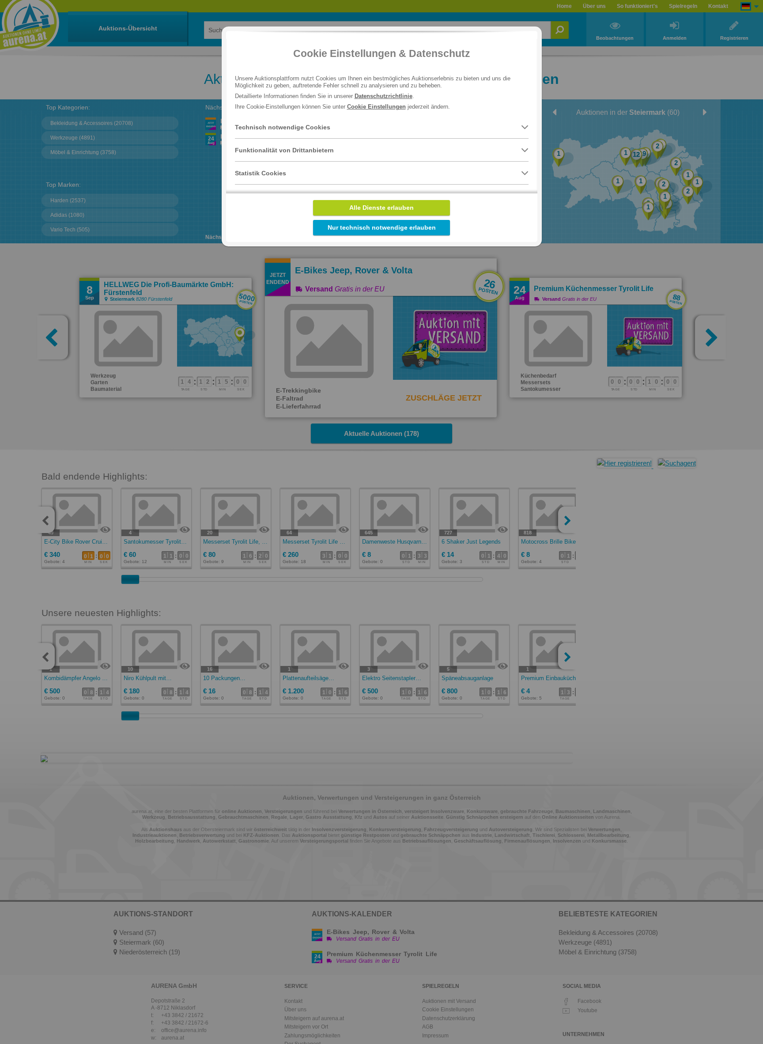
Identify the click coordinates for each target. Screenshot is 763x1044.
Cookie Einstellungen (376, 106)
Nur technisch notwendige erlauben (382, 227)
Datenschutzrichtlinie (383, 96)
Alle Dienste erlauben (381, 207)
